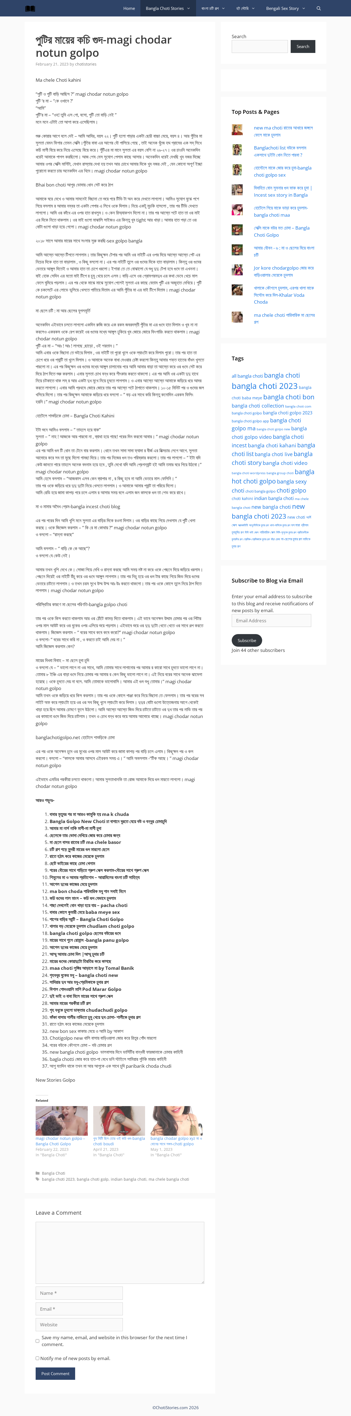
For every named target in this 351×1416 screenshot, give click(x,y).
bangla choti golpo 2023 (287, 413)
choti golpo (291, 490)
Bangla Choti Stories (165, 8)
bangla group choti (280, 473)
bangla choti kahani (272, 445)
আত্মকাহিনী (243, 525)
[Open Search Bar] (318, 8)
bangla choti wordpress (248, 473)
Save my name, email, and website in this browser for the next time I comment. (114, 1341)
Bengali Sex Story (282, 8)
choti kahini (242, 498)
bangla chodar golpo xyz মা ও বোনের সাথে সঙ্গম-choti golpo (176, 1141)
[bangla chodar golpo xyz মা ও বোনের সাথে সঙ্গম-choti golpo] (177, 1121)
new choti (296, 517)
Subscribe (247, 640)
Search (239, 36)
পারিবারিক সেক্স (267, 532)
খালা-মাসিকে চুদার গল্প (280, 525)
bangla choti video (285, 463)
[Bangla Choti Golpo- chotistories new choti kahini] (31, 8)
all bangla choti (247, 376)
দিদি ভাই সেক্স (252, 532)
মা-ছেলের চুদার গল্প (291, 538)
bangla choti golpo (247, 413)
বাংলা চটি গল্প (210, 8)
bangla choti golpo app (250, 421)
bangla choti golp (93, 1179)
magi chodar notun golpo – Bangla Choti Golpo (60, 1141)
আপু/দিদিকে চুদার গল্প (259, 525)
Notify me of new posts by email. (75, 1358)
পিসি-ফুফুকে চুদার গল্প (286, 532)
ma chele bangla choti (169, 1179)
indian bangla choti (128, 1179)
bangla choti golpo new (273, 429)
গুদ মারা (295, 524)
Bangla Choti (53, 1173)
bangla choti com (298, 406)
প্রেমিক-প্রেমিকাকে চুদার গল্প (257, 539)
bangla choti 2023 (58, 1179)
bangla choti (282, 375)
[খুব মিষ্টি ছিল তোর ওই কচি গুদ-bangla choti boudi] (119, 1121)
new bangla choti (271, 507)
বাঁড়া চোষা (275, 539)
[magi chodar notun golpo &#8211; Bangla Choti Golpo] (62, 1121)
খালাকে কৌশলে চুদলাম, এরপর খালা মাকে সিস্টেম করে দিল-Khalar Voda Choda (284, 295)
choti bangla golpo (260, 491)
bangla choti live (274, 454)
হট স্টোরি (242, 8)
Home (129, 8)
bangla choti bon (289, 396)
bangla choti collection (258, 405)
